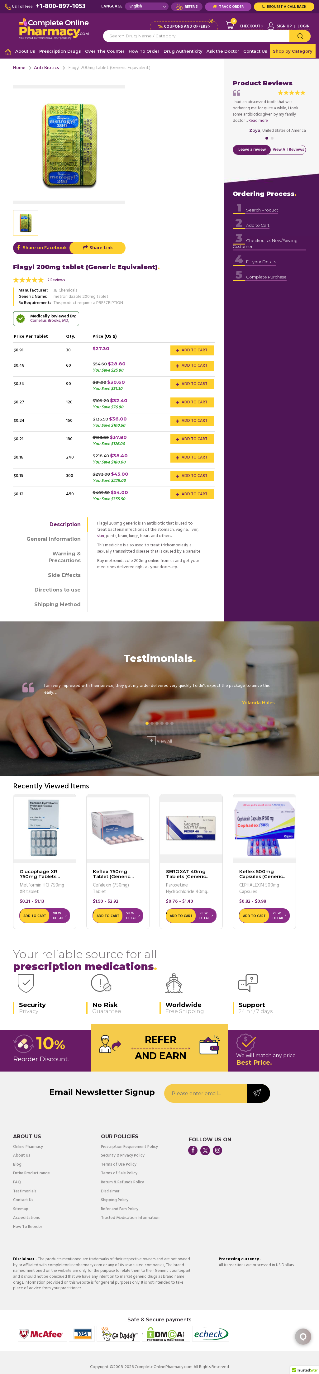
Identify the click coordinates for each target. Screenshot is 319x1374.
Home (19, 68)
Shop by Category (292, 51)
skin (100, 536)
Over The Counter (105, 51)
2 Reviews (56, 280)
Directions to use (58, 590)
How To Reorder (27, 1227)
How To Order (144, 51)
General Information (53, 539)
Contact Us (255, 51)
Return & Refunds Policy (122, 1183)
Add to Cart (194, 350)
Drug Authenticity (183, 51)
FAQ (17, 1183)
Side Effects (64, 575)
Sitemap (20, 1209)
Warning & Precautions (65, 557)
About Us (25, 51)
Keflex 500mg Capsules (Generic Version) (261, 876)
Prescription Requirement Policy (129, 1147)
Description (65, 524)
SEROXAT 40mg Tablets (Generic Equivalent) (186, 876)
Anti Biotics (46, 68)
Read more (258, 120)
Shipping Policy (114, 1200)
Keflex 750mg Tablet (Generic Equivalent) (111, 876)
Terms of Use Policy (118, 1165)
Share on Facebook (44, 248)
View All (161, 740)
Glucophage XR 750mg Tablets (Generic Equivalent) (44, 876)
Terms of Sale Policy (119, 1174)
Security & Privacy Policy (123, 1156)
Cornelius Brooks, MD (49, 320)
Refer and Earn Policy (119, 1209)
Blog (17, 1165)
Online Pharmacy (28, 1147)
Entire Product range (31, 1174)
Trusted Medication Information (130, 1218)
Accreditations (26, 1218)
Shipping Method (57, 604)
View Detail (58, 915)
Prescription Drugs (60, 51)
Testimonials (24, 1192)
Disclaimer (110, 1192)
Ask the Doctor (223, 51)
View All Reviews (288, 149)
